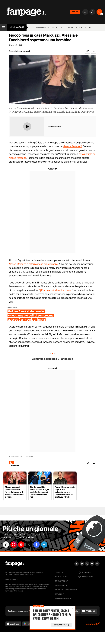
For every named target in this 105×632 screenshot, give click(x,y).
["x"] (29, 544)
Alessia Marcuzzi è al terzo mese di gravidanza (33, 264)
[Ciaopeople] (93, 624)
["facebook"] (36, 544)
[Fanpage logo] (23, 12)
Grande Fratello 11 (72, 146)
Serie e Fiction (57, 27)
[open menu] (3, 27)
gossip (88, 27)
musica (79, 27)
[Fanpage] (15, 563)
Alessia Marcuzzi (15, 456)
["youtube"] (21, 544)
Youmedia (59, 572)
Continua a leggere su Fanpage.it (52, 358)
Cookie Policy (61, 585)
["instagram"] (13, 544)
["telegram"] (44, 544)
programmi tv (42, 27)
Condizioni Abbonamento (66, 590)
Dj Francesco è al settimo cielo (55, 290)
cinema (70, 27)
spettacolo (17, 27)
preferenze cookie (63, 598)
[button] (93, 51)
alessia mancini (23, 51)
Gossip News (29, 456)
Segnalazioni (61, 577)
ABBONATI (74, 12)
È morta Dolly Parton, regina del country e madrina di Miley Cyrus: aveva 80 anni (52, 615)
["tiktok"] (6, 544)
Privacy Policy (61, 581)
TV (32, 27)
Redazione (59, 594)
